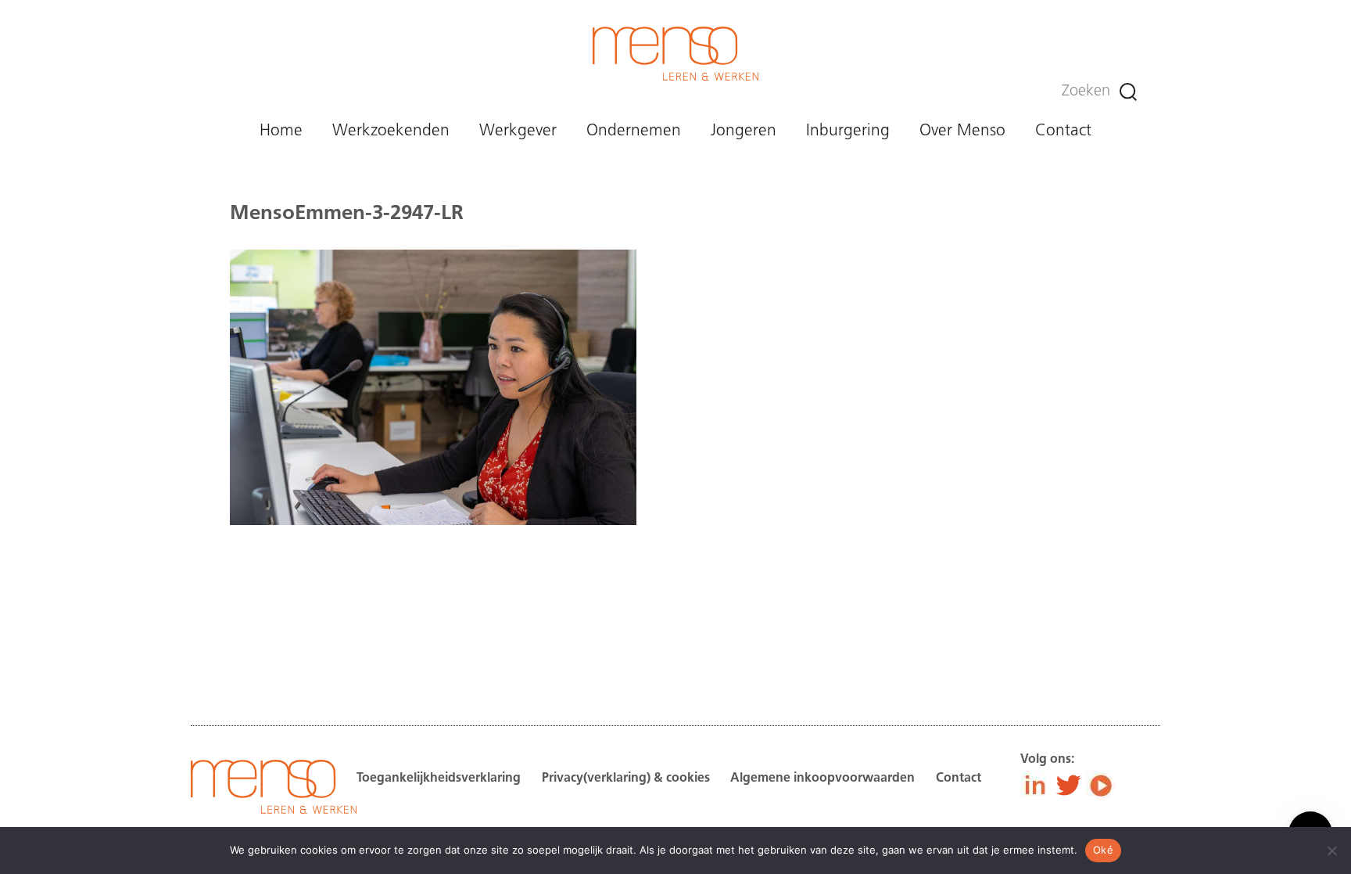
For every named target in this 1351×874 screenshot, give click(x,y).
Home (281, 131)
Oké (1103, 849)
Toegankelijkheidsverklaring (439, 778)
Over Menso (962, 131)
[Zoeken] (1128, 92)
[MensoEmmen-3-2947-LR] (433, 600)
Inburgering (848, 131)
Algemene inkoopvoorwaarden (822, 778)
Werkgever (518, 131)
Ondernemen (633, 131)
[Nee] (1331, 850)
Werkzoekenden (391, 131)
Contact (1063, 131)
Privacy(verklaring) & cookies (626, 778)
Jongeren (743, 131)
